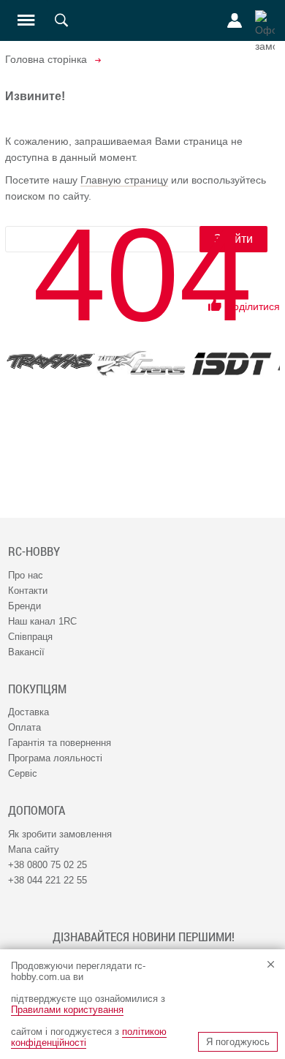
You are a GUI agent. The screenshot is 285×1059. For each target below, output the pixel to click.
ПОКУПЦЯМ (37, 689)
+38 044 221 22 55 (47, 880)
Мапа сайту (33, 849)
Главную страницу (124, 180)
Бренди (24, 605)
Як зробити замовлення (60, 834)
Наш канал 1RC (42, 621)
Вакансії (26, 652)
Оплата (24, 727)
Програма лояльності (55, 758)
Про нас (25, 575)
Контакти (28, 590)
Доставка (28, 711)
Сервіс (22, 773)
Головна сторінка (46, 59)
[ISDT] (231, 363)
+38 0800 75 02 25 (47, 864)
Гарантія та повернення (59, 742)
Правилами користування (67, 1009)
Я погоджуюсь (238, 1041)
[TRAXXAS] (50, 361)
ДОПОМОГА (36, 810)
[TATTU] (141, 363)
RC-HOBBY (34, 551)
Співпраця (30, 636)
